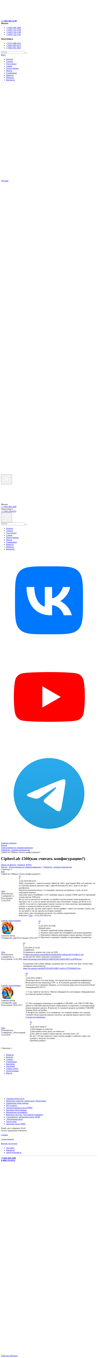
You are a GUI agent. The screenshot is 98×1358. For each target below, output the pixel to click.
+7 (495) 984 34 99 (9, 21)
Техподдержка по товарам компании (25, 867)
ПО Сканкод (11, 1105)
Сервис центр (12, 1068)
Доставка (10, 1148)
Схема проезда (7, 1139)
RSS (3, 872)
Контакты (10, 80)
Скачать (9, 61)
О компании (11, 73)
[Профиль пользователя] (7, 933)
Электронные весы (14, 1119)
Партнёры (10, 1066)
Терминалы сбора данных (17, 1103)
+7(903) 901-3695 (13, 48)
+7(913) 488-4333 (13, 43)
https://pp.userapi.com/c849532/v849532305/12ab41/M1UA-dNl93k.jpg (52, 959)
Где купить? (11, 64)
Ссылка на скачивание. (36, 1017)
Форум (9, 71)
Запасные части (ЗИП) (16, 1124)
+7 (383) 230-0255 (8, 511)
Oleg (3, 891)
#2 (40, 921)
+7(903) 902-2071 (13, 45)
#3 (24, 943)
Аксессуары (11, 1121)
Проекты (10, 77)
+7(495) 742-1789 (13, 30)
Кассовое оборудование (16, 1110)
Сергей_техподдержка (11, 920)
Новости (10, 75)
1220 (15, 938)
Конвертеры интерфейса (16, 1112)
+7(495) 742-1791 (13, 34)
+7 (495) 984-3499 (8, 507)
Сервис (9, 66)
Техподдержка (12, 68)
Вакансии (10, 1150)
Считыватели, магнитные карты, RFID (23, 1117)
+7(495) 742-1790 (13, 32)
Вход (3, 55)
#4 (27, 973)
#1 (20, 876)
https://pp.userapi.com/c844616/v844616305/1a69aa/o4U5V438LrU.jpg (54, 954)
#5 (31, 1022)
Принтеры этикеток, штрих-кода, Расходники (26, 1101)
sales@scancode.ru (13, 1152)
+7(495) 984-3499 (13, 28)
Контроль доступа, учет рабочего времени (24, 1115)
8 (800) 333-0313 (8, 1160)
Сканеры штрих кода (15, 1098)
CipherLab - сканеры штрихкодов (57, 867)
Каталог (9, 59)
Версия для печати (9, 1143)
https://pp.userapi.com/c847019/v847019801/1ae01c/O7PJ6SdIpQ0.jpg (52, 968)
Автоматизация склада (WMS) (19, 1108)
